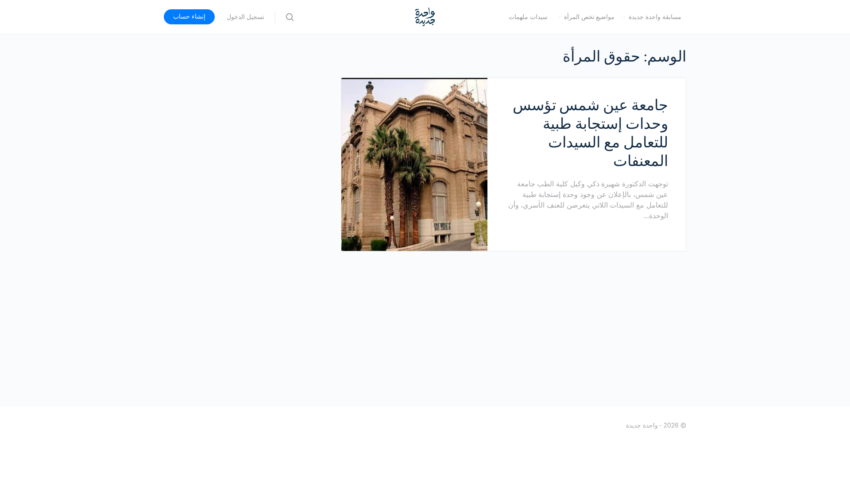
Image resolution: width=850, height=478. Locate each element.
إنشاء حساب (189, 16)
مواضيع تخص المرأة (589, 16)
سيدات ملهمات (528, 16)
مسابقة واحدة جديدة (655, 16)
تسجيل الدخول (245, 16)
